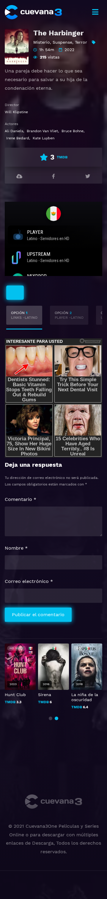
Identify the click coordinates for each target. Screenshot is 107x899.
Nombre (16, 548)
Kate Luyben (43, 138)
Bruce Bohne (73, 131)
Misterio (41, 42)
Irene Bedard (17, 138)
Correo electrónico (29, 581)
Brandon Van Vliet (42, 131)
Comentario (20, 499)
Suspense (62, 42)
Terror (81, 42)
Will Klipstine (16, 112)
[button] (50, 718)
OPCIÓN (24, 315)
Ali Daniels (14, 131)
